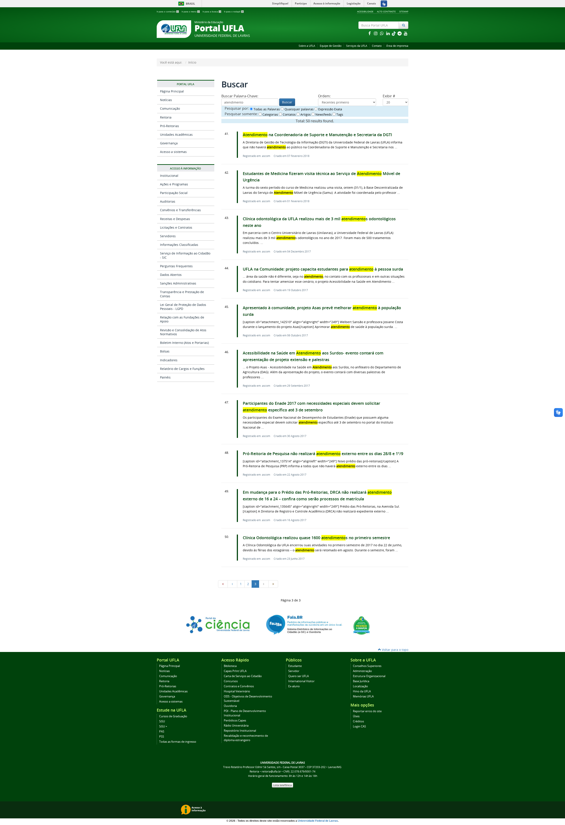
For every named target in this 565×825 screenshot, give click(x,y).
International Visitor (301, 681)
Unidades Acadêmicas (176, 134)
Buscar (287, 102)
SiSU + (163, 726)
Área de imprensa (397, 46)
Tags (339, 114)
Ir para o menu (190, 11)
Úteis (356, 716)
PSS (161, 736)
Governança (169, 143)
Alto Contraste (386, 11)
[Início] (223, 584)
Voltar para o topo (394, 650)
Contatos (289, 114)
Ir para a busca (212, 11)
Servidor (293, 671)
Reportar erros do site (367, 711)
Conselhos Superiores (367, 666)
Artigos (305, 114)
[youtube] (405, 33)
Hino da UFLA (362, 691)
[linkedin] (388, 33)
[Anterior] (232, 584)
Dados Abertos (171, 275)
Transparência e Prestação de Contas (182, 294)
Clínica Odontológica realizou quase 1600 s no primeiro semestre (316, 537)
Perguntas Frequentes (176, 266)
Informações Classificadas (179, 245)
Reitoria (165, 117)
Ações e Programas (174, 184)
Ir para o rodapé (233, 11)
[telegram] (400, 33)
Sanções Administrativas (178, 283)
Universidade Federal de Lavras (318, 820)
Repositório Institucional (240, 731)
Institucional (169, 175)
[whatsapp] (382, 33)
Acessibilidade (365, 11)
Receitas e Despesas (175, 219)
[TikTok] (394, 33)
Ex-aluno (294, 686)
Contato (377, 46)
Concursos (231, 681)
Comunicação (170, 108)
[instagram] (376, 33)
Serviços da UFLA (356, 46)
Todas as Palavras (266, 109)
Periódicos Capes (235, 720)
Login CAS (359, 726)
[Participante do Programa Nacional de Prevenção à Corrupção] (361, 625)
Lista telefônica (282, 785)
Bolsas (165, 351)
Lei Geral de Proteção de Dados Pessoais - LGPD (183, 307)
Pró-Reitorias (169, 126)
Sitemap (403, 11)
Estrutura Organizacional (369, 676)
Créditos (358, 721)
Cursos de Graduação (173, 716)
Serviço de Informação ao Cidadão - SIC (185, 255)
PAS (161, 731)
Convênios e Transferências (180, 210)
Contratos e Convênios (239, 686)
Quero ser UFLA (298, 676)
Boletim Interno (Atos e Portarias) (184, 343)
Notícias (166, 100)
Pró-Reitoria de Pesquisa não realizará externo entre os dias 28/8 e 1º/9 (323, 453)
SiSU (162, 721)
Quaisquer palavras (299, 109)
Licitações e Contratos (176, 227)
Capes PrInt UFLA (235, 671)
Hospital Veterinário (237, 691)
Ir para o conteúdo (167, 11)
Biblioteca (230, 666)
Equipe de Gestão (330, 46)
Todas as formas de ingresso (177, 742)
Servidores (168, 236)
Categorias (270, 114)
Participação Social (174, 193)
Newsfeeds (323, 114)
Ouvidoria (230, 706)
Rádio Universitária (236, 725)
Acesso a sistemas (173, 152)
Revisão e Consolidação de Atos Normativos (183, 332)
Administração (362, 671)
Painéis (165, 377)
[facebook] (370, 33)
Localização (360, 686)
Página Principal (172, 91)
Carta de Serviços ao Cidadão (243, 676)
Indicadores (168, 360)
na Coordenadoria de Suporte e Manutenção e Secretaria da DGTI (317, 134)
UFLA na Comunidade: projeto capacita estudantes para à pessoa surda (323, 269)
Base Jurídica (361, 681)
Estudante (295, 666)
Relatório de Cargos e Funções (182, 369)
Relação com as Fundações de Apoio (182, 319)
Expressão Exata (329, 109)
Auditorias (167, 201)
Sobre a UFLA (307, 46)
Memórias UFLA (363, 696)
